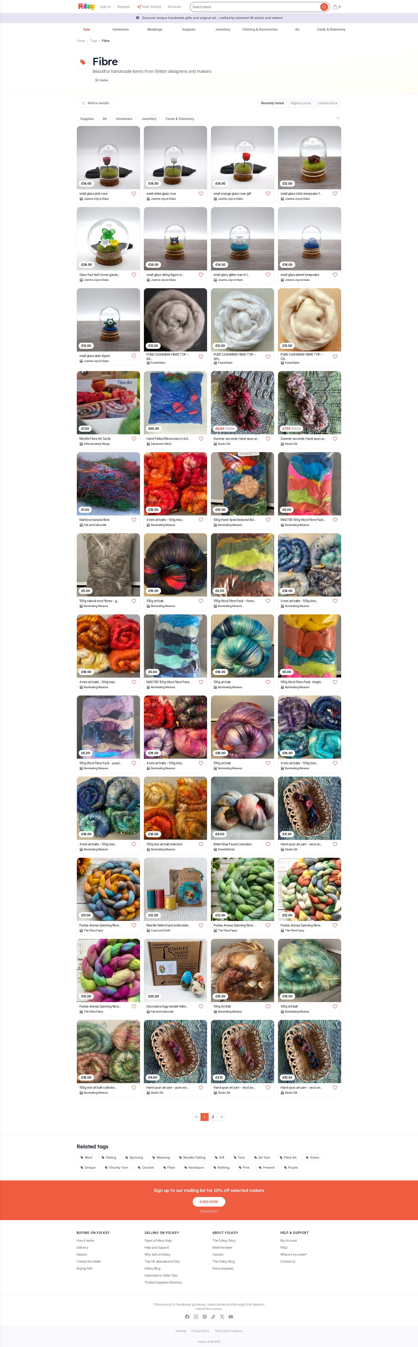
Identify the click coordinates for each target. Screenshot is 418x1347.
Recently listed (272, 103)
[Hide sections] (337, 118)
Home (81, 41)
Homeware (124, 119)
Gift (221, 1157)
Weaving (163, 1157)
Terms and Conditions (228, 1331)
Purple (293, 1167)
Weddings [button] (154, 29)
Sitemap (180, 1331)
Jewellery (149, 119)
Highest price (301, 103)
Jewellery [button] (222, 29)
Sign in (105, 7)
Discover (174, 7)
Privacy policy (209, 1210)
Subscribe (209, 1202)
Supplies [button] (189, 29)
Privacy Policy (200, 1331)
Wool (88, 1157)
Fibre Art (290, 1157)
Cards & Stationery (180, 119)
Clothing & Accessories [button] (260, 29)
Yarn (241, 1157)
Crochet (148, 1167)
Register (124, 7)
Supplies (87, 119)
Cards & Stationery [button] (331, 29)
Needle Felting (194, 1157)
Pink (246, 1167)
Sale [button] (86, 29)
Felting (111, 1157)
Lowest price (327, 103)
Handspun (196, 1167)
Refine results (98, 103)
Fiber (171, 1167)
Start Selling (151, 7)
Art (105, 119)
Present (269, 1167)
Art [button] (297, 29)
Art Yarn (264, 1157)
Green (314, 1157)
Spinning (136, 1157)
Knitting (223, 1167)
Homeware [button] (121, 29)
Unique (90, 1167)
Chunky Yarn (118, 1167)
